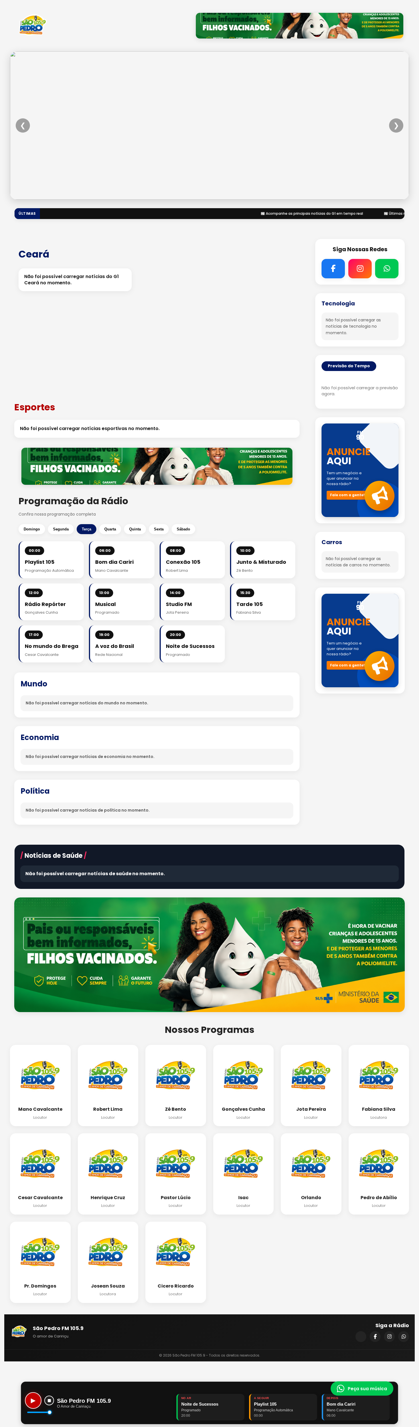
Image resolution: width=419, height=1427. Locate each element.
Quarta (110, 529)
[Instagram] (389, 1336)
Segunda (61, 529)
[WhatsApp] (403, 1336)
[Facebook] (375, 1336)
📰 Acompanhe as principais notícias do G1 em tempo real (282, 213)
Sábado (183, 529)
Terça (86, 529)
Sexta (159, 529)
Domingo (32, 529)
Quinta (135, 529)
